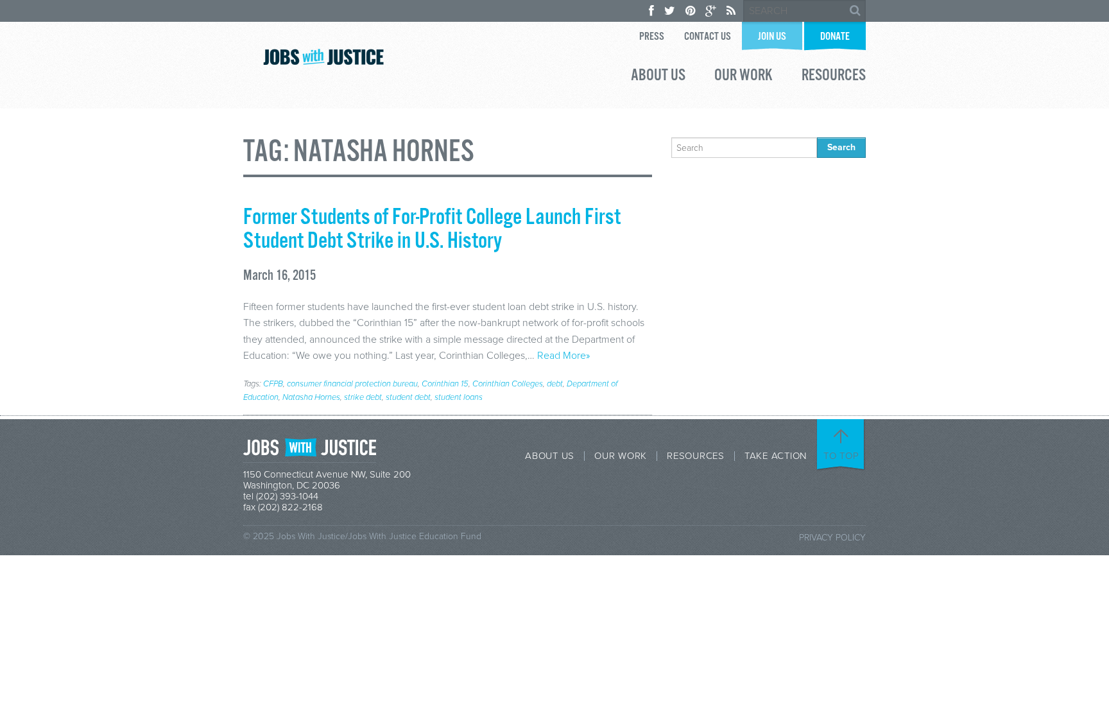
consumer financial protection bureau (352, 384)
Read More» (563, 355)
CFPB (273, 384)
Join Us (772, 37)
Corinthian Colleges (507, 384)
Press (651, 37)
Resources (834, 77)
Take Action (775, 456)
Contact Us (707, 37)
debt (555, 384)
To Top (841, 456)
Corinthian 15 (445, 384)
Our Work (743, 77)
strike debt (363, 397)
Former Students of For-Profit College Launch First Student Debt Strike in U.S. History (432, 229)
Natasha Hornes (311, 397)
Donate (835, 37)
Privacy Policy (832, 537)
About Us (658, 77)
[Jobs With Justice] (323, 56)
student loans (458, 397)
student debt (408, 397)
